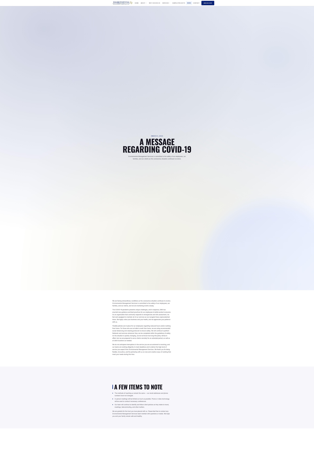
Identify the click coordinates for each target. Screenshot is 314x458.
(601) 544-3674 (208, 3)
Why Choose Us (154, 3)
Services (165, 3)
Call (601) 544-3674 (193, 451)
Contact (196, 3)
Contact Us (178, 451)
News (189, 3)
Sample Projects (178, 3)
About (143, 3)
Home (137, 3)
